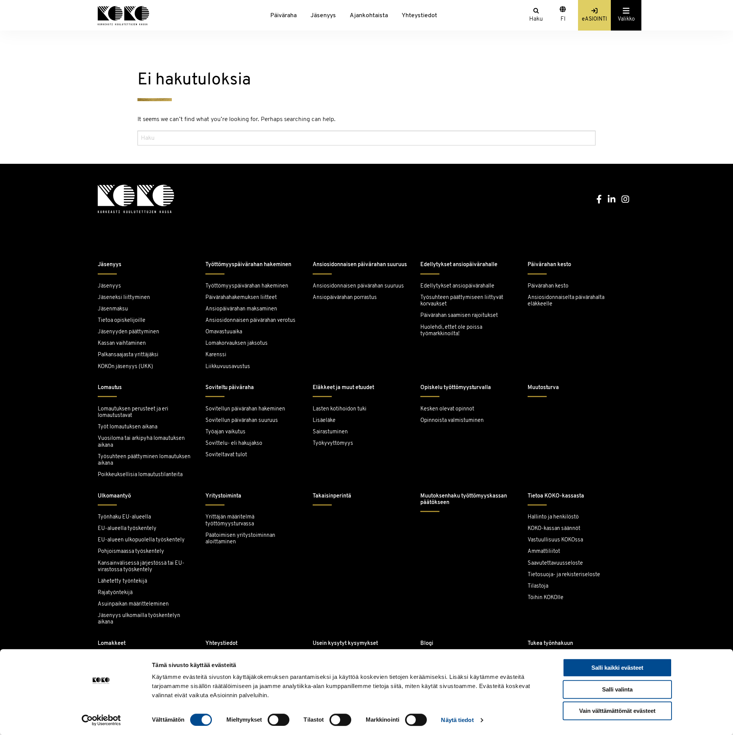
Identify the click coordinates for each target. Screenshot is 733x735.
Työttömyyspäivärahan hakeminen (248, 265)
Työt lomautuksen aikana (127, 427)
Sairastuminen (330, 432)
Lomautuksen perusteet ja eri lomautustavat (133, 412)
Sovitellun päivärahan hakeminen (245, 409)
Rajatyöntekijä (115, 593)
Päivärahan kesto (549, 265)
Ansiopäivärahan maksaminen (241, 309)
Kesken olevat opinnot (447, 409)
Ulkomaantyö (114, 496)
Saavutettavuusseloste (555, 563)
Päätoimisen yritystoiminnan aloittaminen (240, 539)
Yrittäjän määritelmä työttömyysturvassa (229, 520)
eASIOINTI (594, 19)
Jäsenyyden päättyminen (128, 332)
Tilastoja (538, 586)
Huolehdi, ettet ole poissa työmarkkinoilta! (451, 331)
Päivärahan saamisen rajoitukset (459, 315)
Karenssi (215, 355)
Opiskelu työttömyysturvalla (455, 388)
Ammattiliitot (544, 551)
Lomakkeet (112, 643)
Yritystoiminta (223, 496)
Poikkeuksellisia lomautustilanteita (140, 475)
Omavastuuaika (223, 332)
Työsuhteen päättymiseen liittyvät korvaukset (461, 301)
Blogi (426, 643)
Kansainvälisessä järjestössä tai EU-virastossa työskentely (141, 567)
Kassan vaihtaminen (122, 343)
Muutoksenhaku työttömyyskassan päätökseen (463, 499)
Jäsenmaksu (113, 309)
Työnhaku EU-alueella (124, 517)
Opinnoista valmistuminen (452, 420)
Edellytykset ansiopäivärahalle (458, 265)
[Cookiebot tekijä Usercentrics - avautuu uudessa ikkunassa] (101, 720)
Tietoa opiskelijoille (121, 320)
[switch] (278, 720)
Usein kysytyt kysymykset (345, 643)
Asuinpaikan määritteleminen (133, 604)
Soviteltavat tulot (226, 455)
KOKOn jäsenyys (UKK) (125, 367)
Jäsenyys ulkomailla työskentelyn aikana (139, 619)
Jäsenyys (323, 16)
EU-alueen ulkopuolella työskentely (141, 540)
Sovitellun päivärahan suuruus (241, 420)
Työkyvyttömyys (333, 443)
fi (562, 19)
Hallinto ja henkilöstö (553, 517)
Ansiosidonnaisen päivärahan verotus (250, 320)
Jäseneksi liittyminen (124, 297)
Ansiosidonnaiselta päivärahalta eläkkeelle (566, 301)
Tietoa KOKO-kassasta (556, 496)
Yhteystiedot (419, 16)
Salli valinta (617, 689)
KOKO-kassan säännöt (554, 528)
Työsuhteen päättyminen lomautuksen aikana (144, 460)
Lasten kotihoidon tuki (339, 409)
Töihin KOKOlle (545, 598)
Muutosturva (543, 388)
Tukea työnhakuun (550, 643)
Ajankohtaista (369, 16)
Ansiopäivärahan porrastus (345, 297)
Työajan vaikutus (225, 432)
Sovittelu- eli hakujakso (233, 443)
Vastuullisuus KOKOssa (555, 540)
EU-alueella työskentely (127, 528)
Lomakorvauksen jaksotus (236, 343)
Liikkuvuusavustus (227, 367)
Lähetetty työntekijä (122, 581)
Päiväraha (283, 16)
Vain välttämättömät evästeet (617, 711)
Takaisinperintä (332, 496)
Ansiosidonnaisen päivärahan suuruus (360, 265)
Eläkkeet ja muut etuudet (343, 388)
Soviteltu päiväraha (229, 388)
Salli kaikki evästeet (617, 667)
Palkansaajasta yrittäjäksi (128, 355)
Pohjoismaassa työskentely (131, 551)
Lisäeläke (324, 420)
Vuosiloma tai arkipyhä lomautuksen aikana (141, 442)
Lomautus (110, 388)
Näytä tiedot (457, 720)
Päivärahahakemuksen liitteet (241, 297)
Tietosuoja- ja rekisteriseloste (564, 575)
